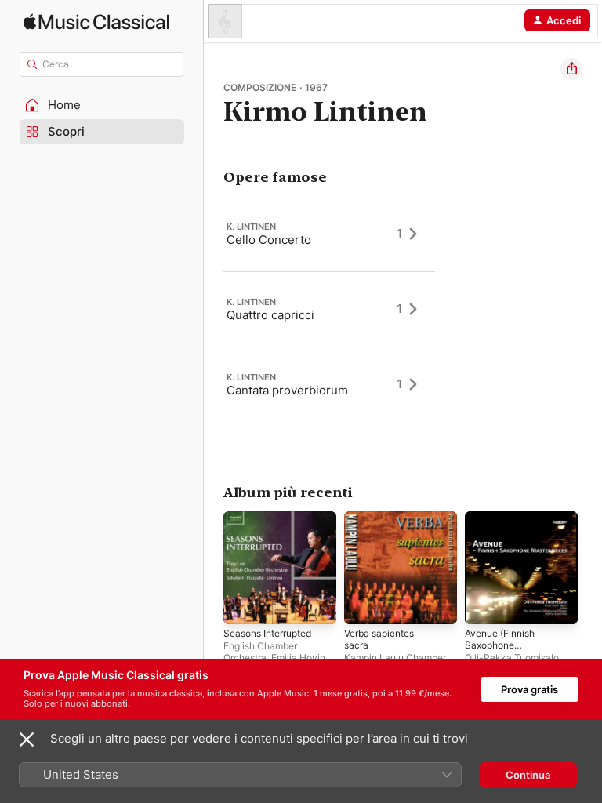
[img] (96, 21)
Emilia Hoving (301, 657)
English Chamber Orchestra (260, 651)
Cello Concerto (269, 239)
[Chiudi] (27, 739)
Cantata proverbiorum (287, 390)
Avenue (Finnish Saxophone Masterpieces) (500, 645)
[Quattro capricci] (329, 309)
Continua (528, 774)
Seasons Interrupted (267, 633)
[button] (101, 105)
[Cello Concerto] (329, 233)
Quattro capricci (270, 314)
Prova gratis (529, 689)
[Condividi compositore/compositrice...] (571, 69)
